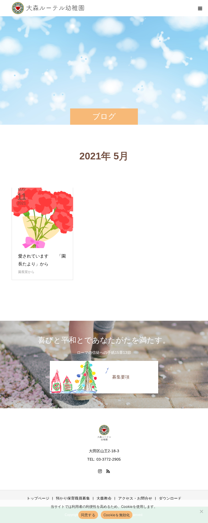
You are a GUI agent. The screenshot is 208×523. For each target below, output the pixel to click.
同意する (88, 515)
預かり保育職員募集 (73, 498)
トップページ (38, 498)
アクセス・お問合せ (135, 498)
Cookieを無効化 (116, 515)
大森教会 (104, 498)
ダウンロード (170, 498)
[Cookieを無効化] (201, 511)
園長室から (26, 272)
